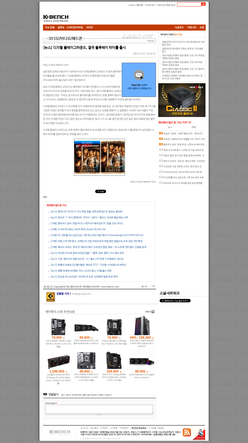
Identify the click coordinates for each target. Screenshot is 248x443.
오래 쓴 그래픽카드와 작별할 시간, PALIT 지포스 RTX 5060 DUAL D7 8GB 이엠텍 (182, 140)
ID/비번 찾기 (150, 5)
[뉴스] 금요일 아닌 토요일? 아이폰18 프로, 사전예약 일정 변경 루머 (83, 276)
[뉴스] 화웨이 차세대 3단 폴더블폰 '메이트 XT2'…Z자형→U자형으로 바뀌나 (87, 264)
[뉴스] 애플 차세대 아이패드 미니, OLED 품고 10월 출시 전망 (80, 270)
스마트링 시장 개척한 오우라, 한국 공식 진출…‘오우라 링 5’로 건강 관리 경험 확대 (180, 167)
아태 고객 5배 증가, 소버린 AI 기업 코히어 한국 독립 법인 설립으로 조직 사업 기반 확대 (181, 151)
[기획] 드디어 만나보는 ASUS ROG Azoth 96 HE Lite (77, 229)
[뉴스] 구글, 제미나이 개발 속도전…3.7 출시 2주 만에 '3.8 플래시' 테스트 (86, 259)
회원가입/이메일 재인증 (166, 5)
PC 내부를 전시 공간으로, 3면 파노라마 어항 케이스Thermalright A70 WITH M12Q (181, 178)
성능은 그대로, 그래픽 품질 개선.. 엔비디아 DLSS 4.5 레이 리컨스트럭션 (180, 134)
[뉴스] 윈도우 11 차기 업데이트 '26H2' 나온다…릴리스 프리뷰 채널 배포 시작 (88, 217)
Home (150, 41)
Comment (51, 403)
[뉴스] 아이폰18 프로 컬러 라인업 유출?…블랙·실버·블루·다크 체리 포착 (86, 253)
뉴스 (170, 127)
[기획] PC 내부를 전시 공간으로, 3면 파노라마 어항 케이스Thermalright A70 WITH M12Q (96, 235)
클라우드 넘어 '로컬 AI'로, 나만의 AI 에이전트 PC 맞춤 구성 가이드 (182, 145)
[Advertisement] (144, 16)
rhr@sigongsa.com (81, 294)
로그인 (140, 5)
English (132, 5)
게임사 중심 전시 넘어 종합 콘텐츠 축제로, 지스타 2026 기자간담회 (181, 156)
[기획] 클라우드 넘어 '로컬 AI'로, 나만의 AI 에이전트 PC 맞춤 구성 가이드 (86, 223)
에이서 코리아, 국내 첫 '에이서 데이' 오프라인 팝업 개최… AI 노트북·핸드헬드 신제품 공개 (182, 162)
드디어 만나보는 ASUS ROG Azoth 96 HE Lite (180, 173)
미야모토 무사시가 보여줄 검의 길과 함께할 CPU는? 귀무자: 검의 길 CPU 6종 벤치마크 (180, 184)
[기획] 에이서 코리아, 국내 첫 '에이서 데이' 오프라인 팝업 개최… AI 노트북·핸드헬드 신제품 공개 (97, 247)
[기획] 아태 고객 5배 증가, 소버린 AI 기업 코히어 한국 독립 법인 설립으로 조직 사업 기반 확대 (95, 241)
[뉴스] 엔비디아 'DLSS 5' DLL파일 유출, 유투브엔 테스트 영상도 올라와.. (86, 211)
